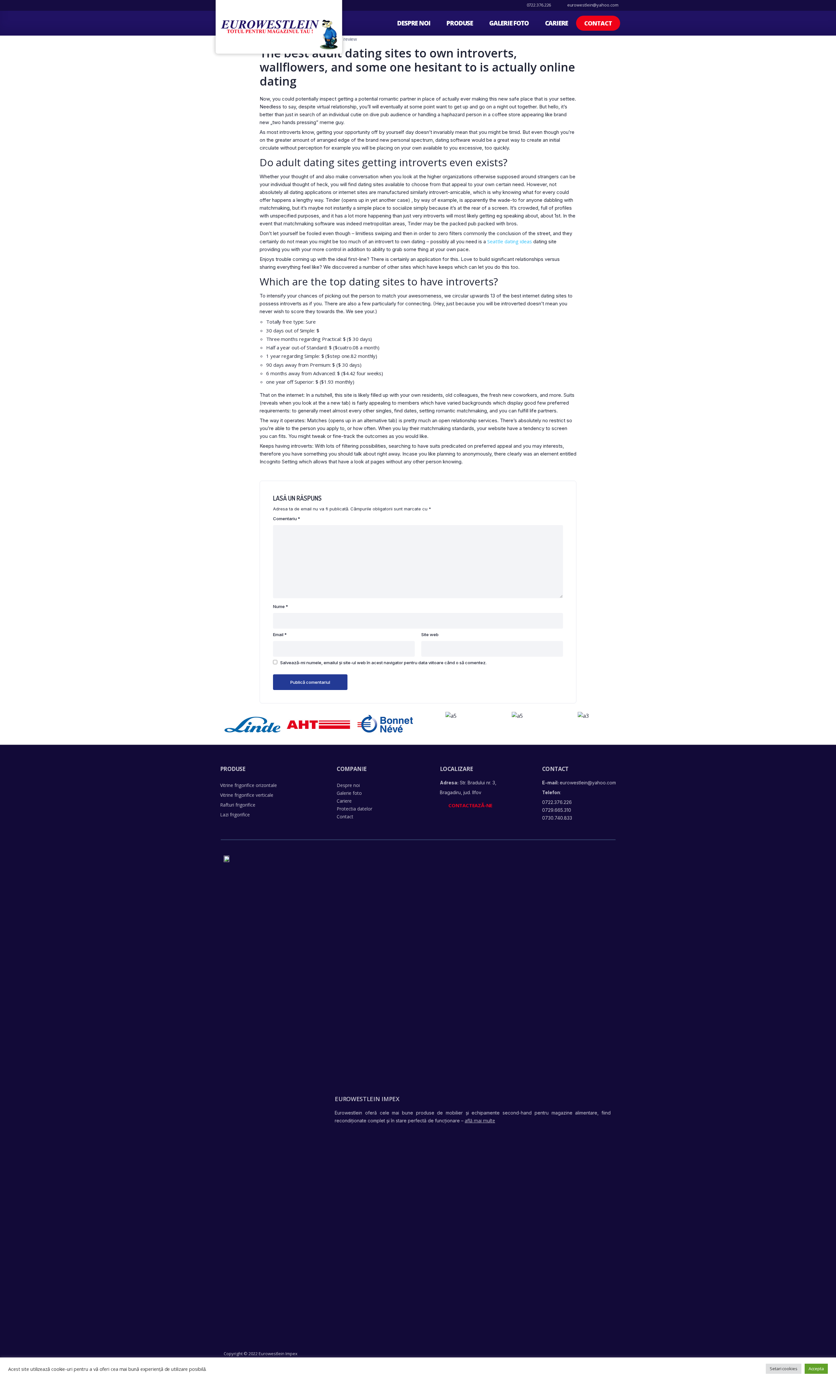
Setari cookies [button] (783, 1369)
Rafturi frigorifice (237, 805)
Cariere (556, 23)
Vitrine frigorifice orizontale (248, 785)
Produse (459, 23)
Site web (430, 634)
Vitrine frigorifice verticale (246, 795)
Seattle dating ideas (509, 241)
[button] (598, 23)
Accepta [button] (816, 1369)
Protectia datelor (354, 809)
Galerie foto (509, 23)
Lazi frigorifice (235, 814)
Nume (280, 606)
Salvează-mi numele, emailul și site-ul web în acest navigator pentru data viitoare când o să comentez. (383, 662)
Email (280, 634)
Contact (345, 816)
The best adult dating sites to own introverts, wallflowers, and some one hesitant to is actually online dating (417, 67)
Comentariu (286, 518)
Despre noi (413, 23)
